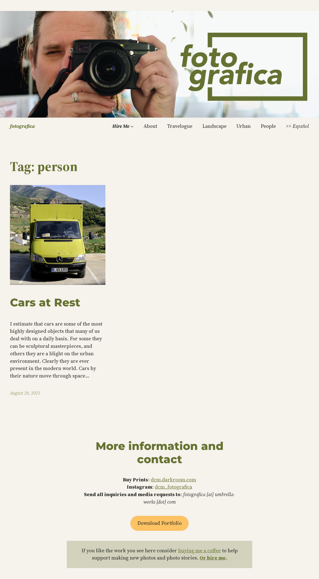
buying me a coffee (199, 550)
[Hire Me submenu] (132, 126)
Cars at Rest (45, 302)
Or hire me (213, 557)
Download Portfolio (159, 523)
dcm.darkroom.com (173, 479)
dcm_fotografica (173, 486)
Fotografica (22, 126)
